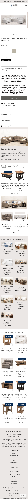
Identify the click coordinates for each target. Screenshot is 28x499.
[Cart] (26, 5)
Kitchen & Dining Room (14, 474)
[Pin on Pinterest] (6, 126)
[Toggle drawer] (2, 5)
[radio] (14, 51)
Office (14, 479)
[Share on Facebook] (2, 126)
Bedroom (14, 476)
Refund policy (14, 462)
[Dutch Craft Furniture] (14, 5)
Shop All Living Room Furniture (12, 332)
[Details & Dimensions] (14, 137)
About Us (14, 453)
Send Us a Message (14, 495)
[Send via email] (8, 126)
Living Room (14, 481)
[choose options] (11, 179)
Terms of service (14, 467)
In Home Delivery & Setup (14, 458)
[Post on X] (3, 126)
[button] (10, 126)
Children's (14, 483)
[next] (16, 34)
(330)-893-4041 (16, 493)
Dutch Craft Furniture (7, 43)
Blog (14, 460)
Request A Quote (14, 455)
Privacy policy (14, 465)
